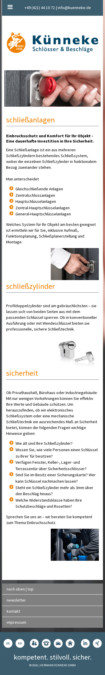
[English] (19, 643)
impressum (16, 622)
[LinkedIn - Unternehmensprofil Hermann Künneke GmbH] (85, 643)
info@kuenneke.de (74, 7)
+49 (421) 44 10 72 (39, 7)
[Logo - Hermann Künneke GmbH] (52, 42)
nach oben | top (20, 589)
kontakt (13, 611)
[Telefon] (46, 643)
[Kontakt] (34, 643)
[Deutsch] (8, 643)
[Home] (70, 643)
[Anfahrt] (58, 643)
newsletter (16, 600)
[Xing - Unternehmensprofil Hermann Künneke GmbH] (97, 643)
